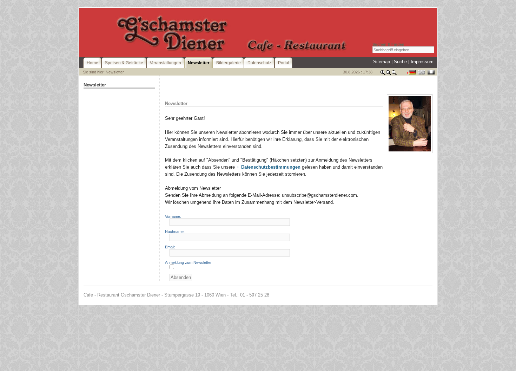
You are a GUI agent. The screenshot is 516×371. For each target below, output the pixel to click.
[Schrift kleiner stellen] (394, 74)
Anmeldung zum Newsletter (188, 262)
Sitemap (381, 61)
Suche (400, 61)
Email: (170, 247)
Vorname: (173, 216)
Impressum (422, 61)
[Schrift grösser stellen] (383, 74)
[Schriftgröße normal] (388, 74)
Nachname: (175, 231)
